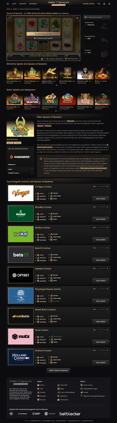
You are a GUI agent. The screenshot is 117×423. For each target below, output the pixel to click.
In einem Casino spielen (94, 17)
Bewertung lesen (72, 58)
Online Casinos (89, 4)
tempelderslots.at (35, 421)
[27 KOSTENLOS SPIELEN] (103, 73)
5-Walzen (48, 126)
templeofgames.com (48, 421)
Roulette (22, 4)
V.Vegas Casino (43, 186)
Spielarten (88, 50)
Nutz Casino (41, 330)
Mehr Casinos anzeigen (58, 371)
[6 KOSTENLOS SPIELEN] (15, 99)
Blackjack (33, 4)
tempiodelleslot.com (74, 421)
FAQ (98, 4)
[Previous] (106, 65)
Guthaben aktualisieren (56, 59)
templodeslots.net (87, 421)
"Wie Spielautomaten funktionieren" (93, 168)
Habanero (70, 121)
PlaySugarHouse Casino (48, 289)
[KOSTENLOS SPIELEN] (32, 73)
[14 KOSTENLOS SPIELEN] (103, 99)
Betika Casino (42, 227)
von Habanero (64, 13)
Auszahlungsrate (90, 36)
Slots (14, 4)
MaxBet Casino (43, 207)
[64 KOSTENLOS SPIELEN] (15, 73)
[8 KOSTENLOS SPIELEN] (68, 99)
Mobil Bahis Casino (45, 309)
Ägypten (40, 126)
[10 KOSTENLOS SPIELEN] (85, 99)
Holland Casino (43, 350)
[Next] (108, 65)
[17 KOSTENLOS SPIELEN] (32, 99)
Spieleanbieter (89, 22)
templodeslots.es (61, 421)
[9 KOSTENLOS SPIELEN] (85, 73)
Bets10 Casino (42, 248)
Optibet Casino (43, 268)
